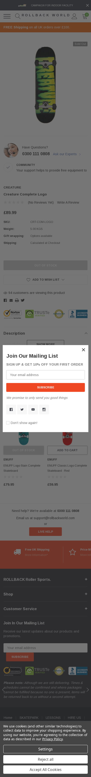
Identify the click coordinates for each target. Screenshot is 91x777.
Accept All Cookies (46, 769)
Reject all (45, 759)
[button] (83, 349)
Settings (45, 749)
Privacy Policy (52, 739)
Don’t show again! (24, 423)
